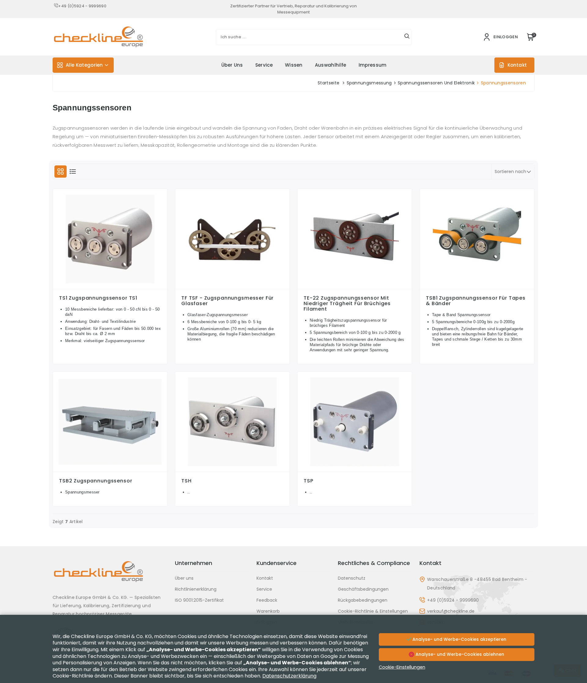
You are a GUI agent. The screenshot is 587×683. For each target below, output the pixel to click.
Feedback (267, 600)
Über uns (232, 65)
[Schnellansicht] (110, 287)
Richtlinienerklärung (195, 589)
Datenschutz (351, 578)
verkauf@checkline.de (450, 611)
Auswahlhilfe (330, 65)
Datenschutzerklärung (289, 675)
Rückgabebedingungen (362, 600)
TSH (186, 481)
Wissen (294, 65)
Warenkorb (268, 611)
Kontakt (517, 65)
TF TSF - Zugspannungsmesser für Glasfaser (227, 300)
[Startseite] (110, 576)
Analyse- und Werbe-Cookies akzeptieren (458, 639)
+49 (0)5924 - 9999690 (82, 6)
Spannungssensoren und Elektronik (436, 83)
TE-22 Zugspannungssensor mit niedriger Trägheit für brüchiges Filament (347, 303)
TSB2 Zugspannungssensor (95, 481)
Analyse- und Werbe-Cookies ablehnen (459, 654)
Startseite (328, 83)
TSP (308, 481)
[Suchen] (407, 37)
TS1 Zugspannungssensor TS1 (98, 298)
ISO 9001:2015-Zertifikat (199, 600)
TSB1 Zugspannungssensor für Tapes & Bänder (476, 300)
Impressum (373, 65)
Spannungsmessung (369, 83)
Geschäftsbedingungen (363, 589)
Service (264, 65)
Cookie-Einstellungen (402, 667)
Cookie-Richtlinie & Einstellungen (373, 611)
